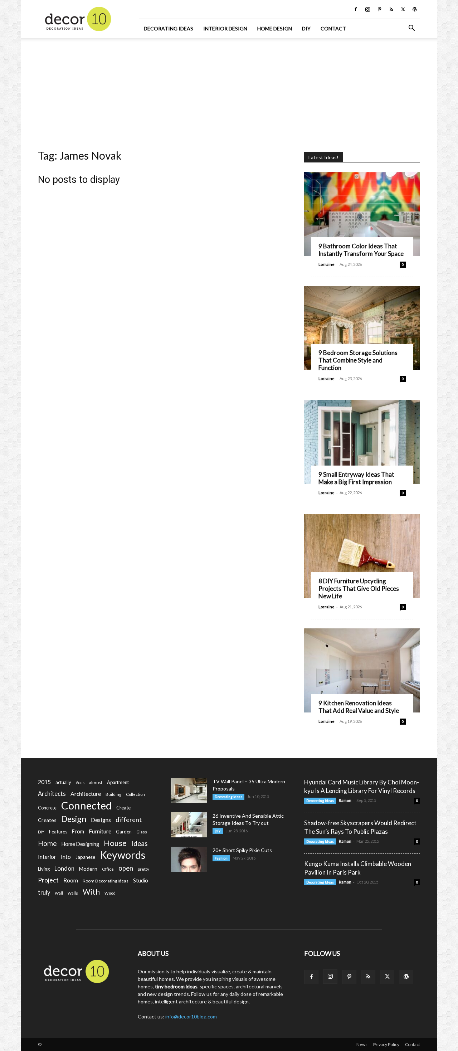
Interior (47, 857)
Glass (141, 831)
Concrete (47, 808)
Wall (59, 893)
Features (58, 832)
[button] (411, 28)
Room (70, 880)
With (91, 892)
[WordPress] (414, 9)
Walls (73, 893)
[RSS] (391, 9)
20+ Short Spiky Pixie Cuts (242, 850)
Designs (101, 819)
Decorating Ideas (168, 28)
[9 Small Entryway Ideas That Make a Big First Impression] (362, 442)
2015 (44, 781)
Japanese (85, 857)
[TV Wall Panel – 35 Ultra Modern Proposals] (189, 790)
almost (95, 782)
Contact (333, 28)
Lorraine (326, 264)
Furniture (100, 831)
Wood (110, 893)
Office (108, 869)
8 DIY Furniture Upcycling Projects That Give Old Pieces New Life (358, 588)
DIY (306, 28)
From (78, 831)
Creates (47, 820)
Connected (86, 805)
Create (123, 808)
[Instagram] (367, 9)
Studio (140, 880)
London (64, 868)
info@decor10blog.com (191, 1016)
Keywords (122, 855)
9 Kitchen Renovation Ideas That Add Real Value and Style (358, 706)
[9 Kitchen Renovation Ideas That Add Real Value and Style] (362, 670)
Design (73, 819)
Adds (80, 782)
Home (47, 843)
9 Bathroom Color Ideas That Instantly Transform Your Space (361, 249)
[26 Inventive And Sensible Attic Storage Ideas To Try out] (189, 824)
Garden (124, 832)
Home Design (274, 28)
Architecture (85, 793)
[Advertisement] (229, 91)
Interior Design (225, 28)
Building (113, 794)
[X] (403, 9)
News (361, 1044)
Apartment (118, 782)
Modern (88, 869)
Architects (52, 793)
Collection (135, 794)
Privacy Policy (386, 1044)
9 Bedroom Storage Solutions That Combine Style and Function (358, 360)
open (125, 868)
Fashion (221, 858)
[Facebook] (355, 9)
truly (44, 892)
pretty (143, 869)
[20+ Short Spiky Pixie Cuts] (189, 859)
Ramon (345, 800)
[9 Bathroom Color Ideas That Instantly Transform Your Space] (362, 214)
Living (44, 869)
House (115, 843)
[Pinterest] (379, 9)
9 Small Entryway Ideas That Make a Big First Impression (356, 478)
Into (66, 856)
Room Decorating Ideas (105, 881)
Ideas (139, 843)
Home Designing (80, 844)
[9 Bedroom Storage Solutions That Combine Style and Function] (362, 328)
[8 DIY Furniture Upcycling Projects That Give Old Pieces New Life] (362, 556)
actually (63, 782)
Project (48, 880)
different (129, 819)
